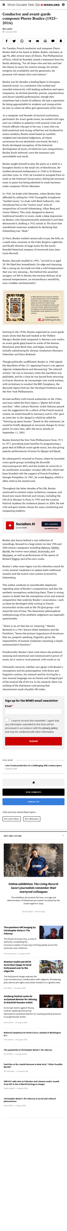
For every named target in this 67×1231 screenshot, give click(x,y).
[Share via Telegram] (30, 41)
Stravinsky (43, 551)
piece (23, 343)
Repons (49, 477)
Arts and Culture (11, 819)
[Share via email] (37, 41)
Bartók (6, 551)
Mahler (55, 547)
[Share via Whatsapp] (22, 41)
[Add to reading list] (60, 41)
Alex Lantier (7, 29)
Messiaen (7, 555)
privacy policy (50, 728)
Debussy (45, 547)
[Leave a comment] (53, 41)
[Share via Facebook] (6, 41)
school (33, 551)
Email (8, 706)
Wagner (16, 559)
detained (26, 425)
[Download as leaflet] (45, 41)
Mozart (45, 451)
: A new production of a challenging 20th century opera (33, 765)
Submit (33, 741)
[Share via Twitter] (14, 41)
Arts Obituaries (32, 819)
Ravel (57, 451)
